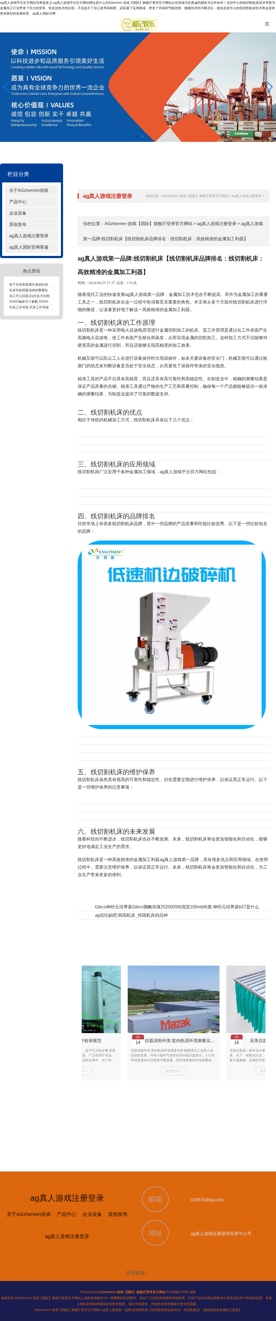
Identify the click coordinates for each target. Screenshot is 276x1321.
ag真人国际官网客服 (29, 247)
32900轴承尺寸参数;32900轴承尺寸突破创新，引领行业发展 (53, 301)
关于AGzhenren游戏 (28, 190)
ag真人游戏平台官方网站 (184, 471)
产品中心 (17, 201)
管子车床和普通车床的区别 (28, 284)
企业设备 (17, 213)
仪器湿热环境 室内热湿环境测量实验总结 (184, 1040)
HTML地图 (188, 1292)
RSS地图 (173, 1292)
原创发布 (17, 224)
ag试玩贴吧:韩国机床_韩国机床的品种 (131, 915)
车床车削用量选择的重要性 (28, 290)
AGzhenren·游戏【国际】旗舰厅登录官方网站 (195, 196)
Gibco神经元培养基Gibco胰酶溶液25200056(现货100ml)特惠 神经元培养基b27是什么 (177, 907)
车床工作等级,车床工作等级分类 (32, 307)
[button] (269, 87)
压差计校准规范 (86, 1040)
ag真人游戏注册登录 (29, 235)
